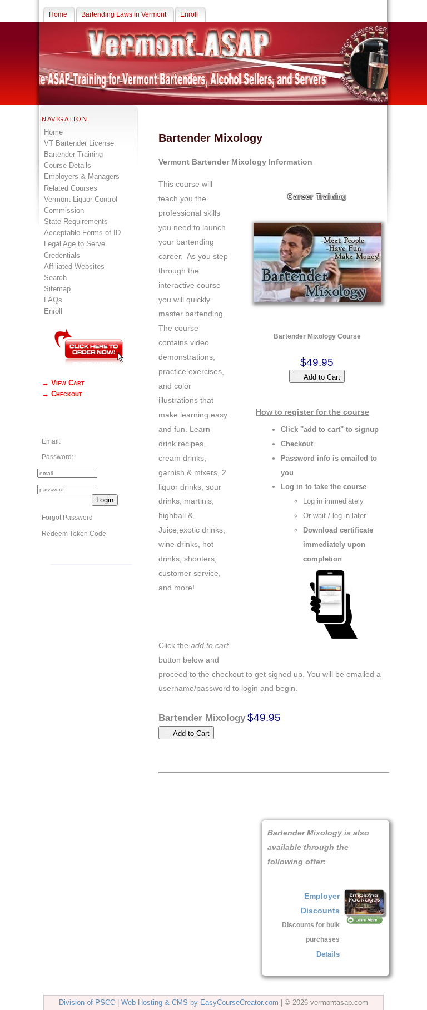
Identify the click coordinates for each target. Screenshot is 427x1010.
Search (55, 277)
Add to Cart (321, 377)
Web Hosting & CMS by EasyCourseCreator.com (200, 1002)
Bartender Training (73, 154)
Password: (57, 457)
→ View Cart (63, 383)
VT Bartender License (79, 143)
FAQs (53, 300)
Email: (51, 441)
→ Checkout (62, 394)
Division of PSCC (87, 1002)
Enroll (53, 311)
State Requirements (76, 221)
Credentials (62, 255)
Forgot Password (67, 517)
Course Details (67, 165)
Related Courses (70, 188)
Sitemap (57, 289)
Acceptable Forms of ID (82, 232)
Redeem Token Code (74, 533)
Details (328, 954)
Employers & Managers (82, 176)
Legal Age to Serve (74, 244)
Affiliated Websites (74, 266)
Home (53, 132)
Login (104, 500)
